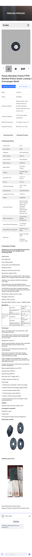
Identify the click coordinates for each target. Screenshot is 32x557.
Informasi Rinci (8, 135)
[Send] (29, 554)
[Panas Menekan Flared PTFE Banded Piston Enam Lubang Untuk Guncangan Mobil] (16, 47)
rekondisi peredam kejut (12, 506)
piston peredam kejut (22, 508)
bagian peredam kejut (8, 508)
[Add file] (2, 554)
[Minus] (30, 516)
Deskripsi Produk (22, 135)
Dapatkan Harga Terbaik (9, 86)
